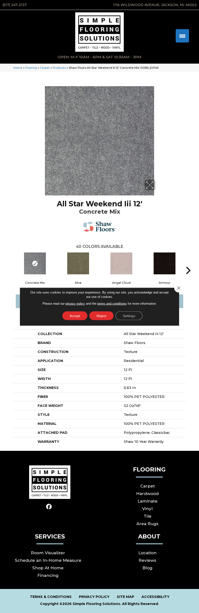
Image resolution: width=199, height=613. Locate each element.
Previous (11, 263)
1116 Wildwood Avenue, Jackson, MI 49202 (155, 5)
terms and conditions (112, 303)
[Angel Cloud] (121, 263)
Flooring (31, 67)
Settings (129, 316)
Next (188, 263)
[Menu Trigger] (182, 35)
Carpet (45, 67)
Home (17, 67)
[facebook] (49, 507)
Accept (75, 316)
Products (59, 67)
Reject (101, 316)
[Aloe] (78, 263)
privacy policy (75, 303)
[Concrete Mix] (35, 263)
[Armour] (164, 263)
